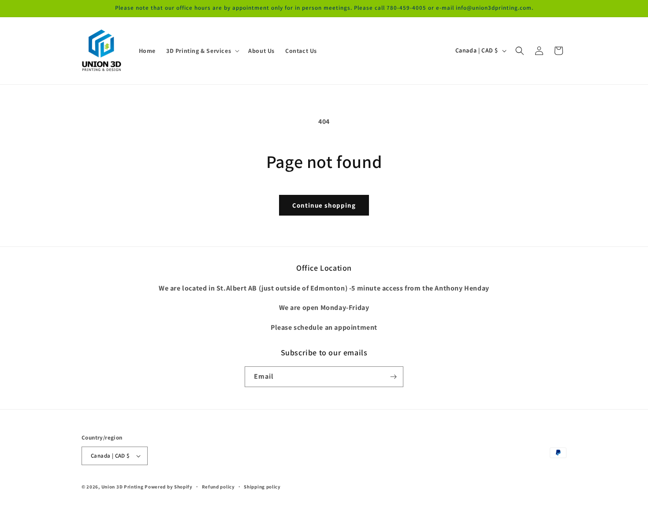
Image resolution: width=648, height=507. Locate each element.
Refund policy (218, 487)
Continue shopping (324, 205)
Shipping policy (262, 487)
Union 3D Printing (123, 487)
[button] (202, 50)
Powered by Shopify (169, 487)
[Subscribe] (393, 376)
